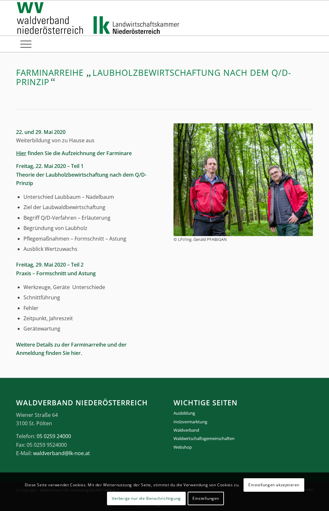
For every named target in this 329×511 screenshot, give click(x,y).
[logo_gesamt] (99, 18)
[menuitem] (26, 44)
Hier (21, 153)
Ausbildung (184, 413)
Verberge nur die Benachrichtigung (146, 498)
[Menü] (26, 44)
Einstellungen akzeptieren (273, 485)
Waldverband (186, 430)
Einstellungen (205, 498)
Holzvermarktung (190, 422)
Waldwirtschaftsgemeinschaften (204, 438)
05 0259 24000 (54, 436)
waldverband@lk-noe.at (61, 453)
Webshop (182, 447)
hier (76, 353)
